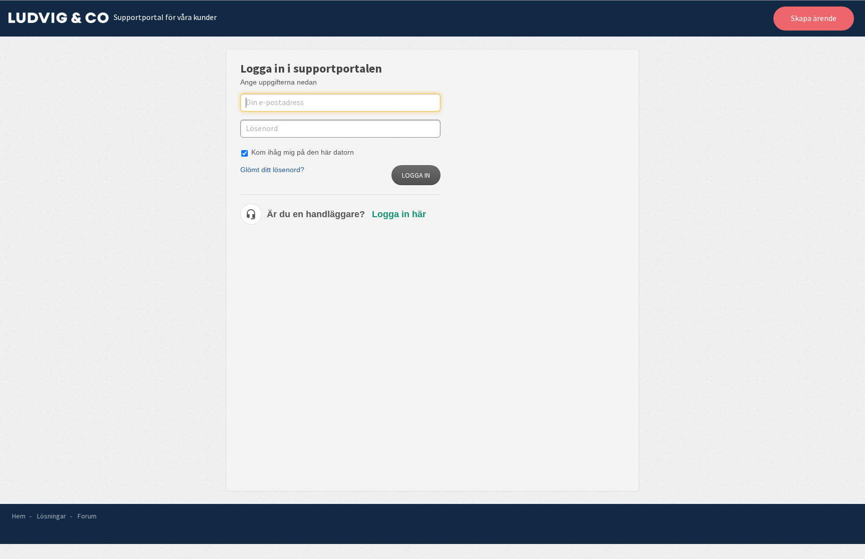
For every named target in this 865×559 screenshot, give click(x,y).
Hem (19, 515)
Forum (87, 515)
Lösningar (51, 515)
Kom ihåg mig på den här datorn (302, 152)
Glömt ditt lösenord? (272, 170)
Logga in (416, 175)
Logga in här (399, 214)
